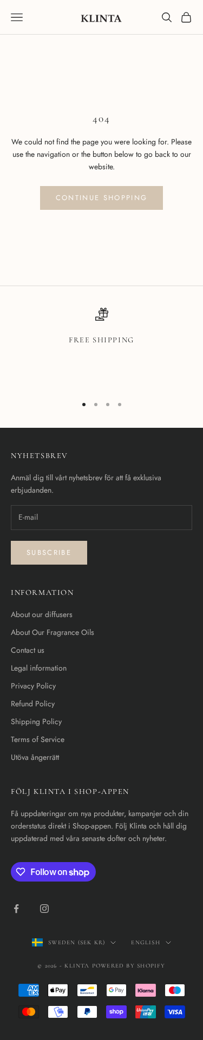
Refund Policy (33, 703)
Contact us (27, 650)
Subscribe (49, 552)
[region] (101, 347)
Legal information (39, 668)
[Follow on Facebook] (16, 908)
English (145, 942)
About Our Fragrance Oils (52, 632)
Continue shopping (102, 198)
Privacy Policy (33, 685)
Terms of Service (37, 739)
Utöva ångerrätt (35, 757)
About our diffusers (42, 614)
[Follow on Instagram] (44, 908)
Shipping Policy (36, 721)
